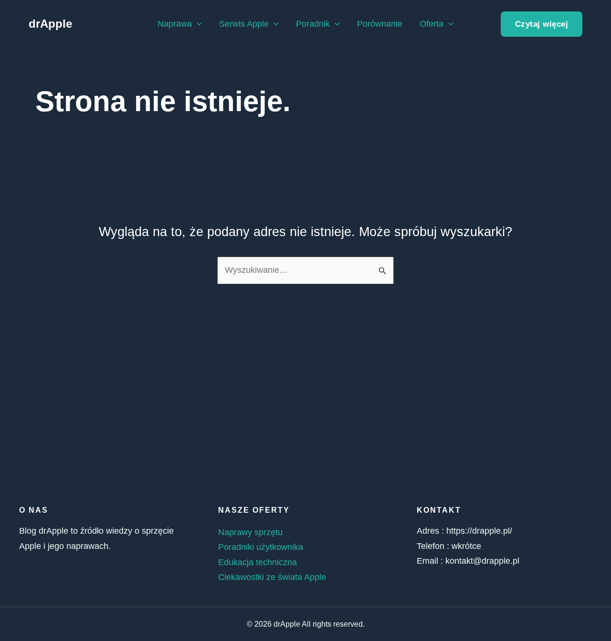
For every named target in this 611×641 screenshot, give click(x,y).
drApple (50, 23)
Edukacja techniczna (257, 562)
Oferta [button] (431, 24)
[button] (197, 24)
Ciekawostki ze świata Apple (272, 577)
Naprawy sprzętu (250, 532)
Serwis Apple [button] (244, 24)
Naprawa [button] (175, 24)
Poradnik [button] (313, 24)
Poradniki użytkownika (260, 547)
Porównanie (379, 24)
